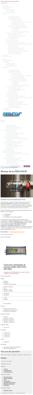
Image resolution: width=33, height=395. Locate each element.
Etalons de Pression (14, 16)
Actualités (6, 55)
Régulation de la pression (10, 284)
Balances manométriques (19, 24)
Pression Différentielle (15, 37)
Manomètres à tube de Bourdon (14, 127)
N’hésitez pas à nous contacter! (17, 231)
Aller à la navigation (5, 1)
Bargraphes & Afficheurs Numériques (16, 42)
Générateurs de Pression (15, 19)
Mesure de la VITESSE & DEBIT (15, 33)
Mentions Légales (8, 390)
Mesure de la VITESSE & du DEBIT (13, 142)
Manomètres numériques (10, 382)
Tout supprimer (7, 303)
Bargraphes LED (14, 46)
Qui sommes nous (8, 371)
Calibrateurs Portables (12, 129)
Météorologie (13, 38)
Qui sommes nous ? (8, 6)
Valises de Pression (17, 20)
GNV (5, 379)
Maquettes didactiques (9, 384)
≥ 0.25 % (6, 336)
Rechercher (26, 166)
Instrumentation (10, 11)
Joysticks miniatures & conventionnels (19, 51)
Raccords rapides (11, 9)
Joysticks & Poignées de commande (15, 48)
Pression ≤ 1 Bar (8, 289)
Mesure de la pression (9, 308)
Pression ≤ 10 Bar (8, 319)
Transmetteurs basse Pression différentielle (17, 138)
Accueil (5, 5)
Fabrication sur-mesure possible (11, 347)
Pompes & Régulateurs (18, 23)
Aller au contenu (15, 1)
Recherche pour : (5, 166)
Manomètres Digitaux (15, 17)
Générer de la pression (9, 311)
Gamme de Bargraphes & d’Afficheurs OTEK (21, 44)
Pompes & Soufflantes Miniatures (21, 31)
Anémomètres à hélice (15, 34)
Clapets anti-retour (8, 378)
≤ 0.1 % (6, 332)
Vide (5, 288)
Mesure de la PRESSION (13, 15)
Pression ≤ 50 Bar (8, 320)
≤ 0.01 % (6, 335)
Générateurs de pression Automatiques (22, 22)
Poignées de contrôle (15, 52)
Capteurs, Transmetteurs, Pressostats (18, 26)
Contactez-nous (7, 56)
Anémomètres (7, 381)
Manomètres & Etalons (9, 123)
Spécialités (6, 8)
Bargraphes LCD (14, 45)
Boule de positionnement (16, 53)
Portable (6, 299)
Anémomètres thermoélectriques (17, 35)
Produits (6, 13)
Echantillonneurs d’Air (12, 40)
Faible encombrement (9, 348)
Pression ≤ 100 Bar (8, 291)
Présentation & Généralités (16, 49)
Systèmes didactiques (12, 12)
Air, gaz (6, 327)
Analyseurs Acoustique (12, 41)
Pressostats (15, 30)
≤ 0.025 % (6, 295)
